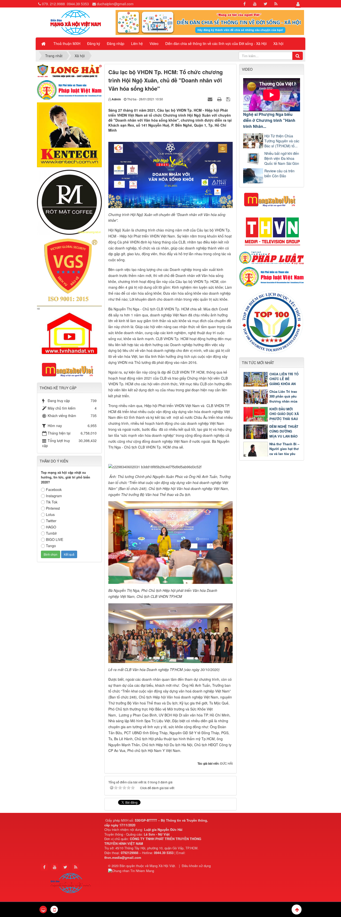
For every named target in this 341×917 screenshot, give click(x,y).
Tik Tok (51, 501)
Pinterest (53, 508)
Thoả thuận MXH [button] (66, 43)
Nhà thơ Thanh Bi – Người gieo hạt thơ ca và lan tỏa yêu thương (284, 451)
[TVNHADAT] (69, 330)
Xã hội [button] (278, 43)
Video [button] (154, 43)
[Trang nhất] (44, 43)
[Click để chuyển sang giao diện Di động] (54, 909)
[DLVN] (271, 321)
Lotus (50, 514)
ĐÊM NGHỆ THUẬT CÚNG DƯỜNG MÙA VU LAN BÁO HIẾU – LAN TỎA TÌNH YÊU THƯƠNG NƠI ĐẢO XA (270, 436)
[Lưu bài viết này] (228, 98)
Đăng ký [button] (93, 43)
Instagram (54, 495)
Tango (51, 545)
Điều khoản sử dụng (196, 865)
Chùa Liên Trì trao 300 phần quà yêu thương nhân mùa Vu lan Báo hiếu (283, 399)
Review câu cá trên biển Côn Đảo (279, 173)
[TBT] (69, 134)
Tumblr (51, 533)
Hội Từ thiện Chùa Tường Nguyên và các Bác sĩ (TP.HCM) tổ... (281, 140)
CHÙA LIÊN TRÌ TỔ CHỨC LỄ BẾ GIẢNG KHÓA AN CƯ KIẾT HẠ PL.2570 (271, 384)
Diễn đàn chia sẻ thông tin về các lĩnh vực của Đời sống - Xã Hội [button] (216, 43)
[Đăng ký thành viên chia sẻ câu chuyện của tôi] (210, 21)
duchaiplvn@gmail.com (115, 3)
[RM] (69, 201)
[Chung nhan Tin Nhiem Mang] (131, 870)
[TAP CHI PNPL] (271, 257)
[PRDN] (271, 199)
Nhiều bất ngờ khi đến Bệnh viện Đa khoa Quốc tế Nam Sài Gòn (281, 158)
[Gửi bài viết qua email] (211, 98)
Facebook (54, 489)
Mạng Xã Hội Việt (162, 865)
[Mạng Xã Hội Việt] (75, 21)
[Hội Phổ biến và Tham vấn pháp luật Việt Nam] (271, 276)
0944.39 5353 (78, 3)
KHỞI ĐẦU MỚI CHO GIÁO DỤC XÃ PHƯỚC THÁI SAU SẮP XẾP (284, 416)
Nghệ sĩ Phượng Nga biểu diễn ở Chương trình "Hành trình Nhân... (269, 120)
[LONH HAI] (69, 70)
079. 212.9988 (53, 3)
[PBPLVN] (69, 89)
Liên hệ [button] (137, 43)
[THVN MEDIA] (271, 229)
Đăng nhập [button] (115, 43)
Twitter (51, 520)
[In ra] (220, 98)
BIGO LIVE (54, 539)
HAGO (51, 526)
